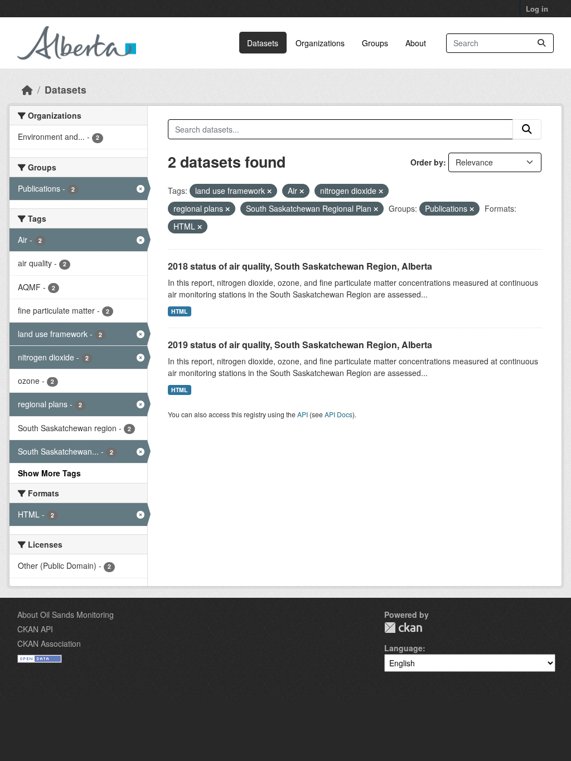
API (302, 414)
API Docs (338, 414)
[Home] (27, 89)
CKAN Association (49, 643)
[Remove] (269, 191)
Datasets (262, 42)
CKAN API (35, 629)
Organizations (320, 42)
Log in (537, 8)
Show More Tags (49, 473)
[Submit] (541, 43)
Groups (375, 42)
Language (403, 647)
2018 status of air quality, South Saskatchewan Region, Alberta (300, 266)
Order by (426, 162)
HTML (179, 311)
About (415, 42)
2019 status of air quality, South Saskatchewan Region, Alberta (300, 344)
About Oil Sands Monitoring (65, 614)
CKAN (403, 627)
